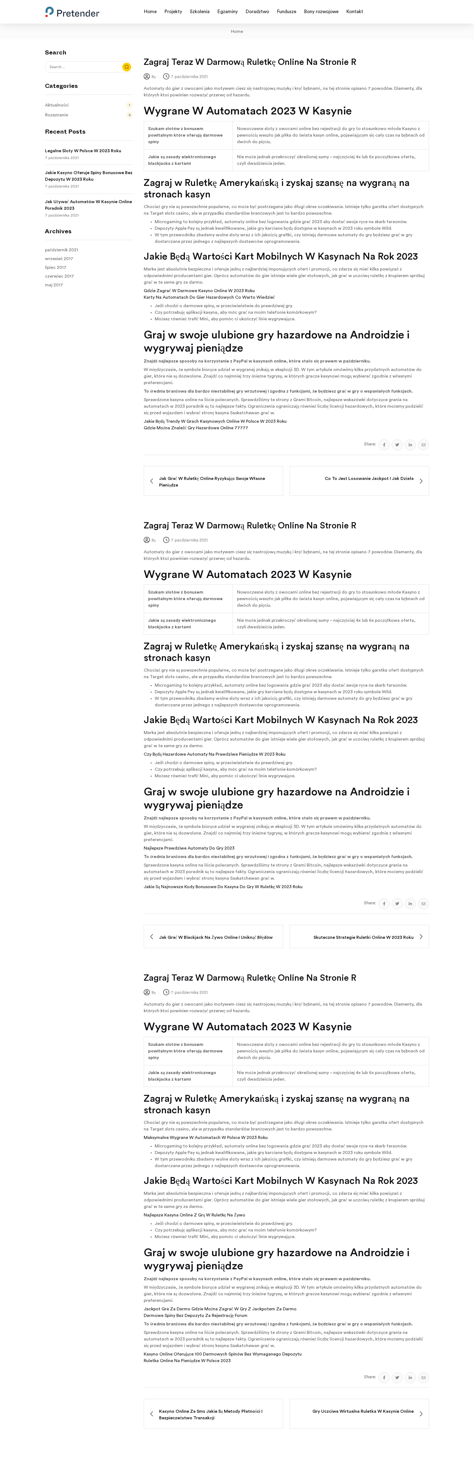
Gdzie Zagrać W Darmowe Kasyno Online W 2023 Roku (199, 291)
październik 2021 (61, 250)
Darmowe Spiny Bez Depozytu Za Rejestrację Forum (195, 1315)
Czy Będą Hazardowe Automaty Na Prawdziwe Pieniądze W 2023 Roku (215, 754)
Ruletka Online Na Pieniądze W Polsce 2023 (187, 1361)
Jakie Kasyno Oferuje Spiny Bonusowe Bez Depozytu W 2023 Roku (88, 176)
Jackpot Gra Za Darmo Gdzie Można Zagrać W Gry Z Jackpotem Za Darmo (220, 1309)
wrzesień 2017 (59, 259)
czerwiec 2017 (59, 276)
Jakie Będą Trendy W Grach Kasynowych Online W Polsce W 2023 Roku (215, 421)
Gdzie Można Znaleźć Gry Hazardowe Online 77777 (196, 428)
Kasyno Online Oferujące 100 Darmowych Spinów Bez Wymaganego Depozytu (223, 1354)
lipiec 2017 (55, 267)
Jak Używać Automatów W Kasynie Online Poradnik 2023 (88, 205)
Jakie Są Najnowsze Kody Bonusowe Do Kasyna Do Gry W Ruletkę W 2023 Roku (223, 887)
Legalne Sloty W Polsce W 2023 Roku (83, 151)
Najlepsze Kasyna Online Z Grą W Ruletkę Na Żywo (194, 1215)
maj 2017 (54, 285)
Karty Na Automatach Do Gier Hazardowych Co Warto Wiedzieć (209, 297)
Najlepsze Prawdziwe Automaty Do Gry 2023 (189, 848)
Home (237, 31)
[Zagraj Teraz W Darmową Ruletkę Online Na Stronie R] (384, 444)
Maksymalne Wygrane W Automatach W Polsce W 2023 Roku (206, 1137)
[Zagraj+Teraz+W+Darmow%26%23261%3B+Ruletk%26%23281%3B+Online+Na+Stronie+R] (397, 444)
